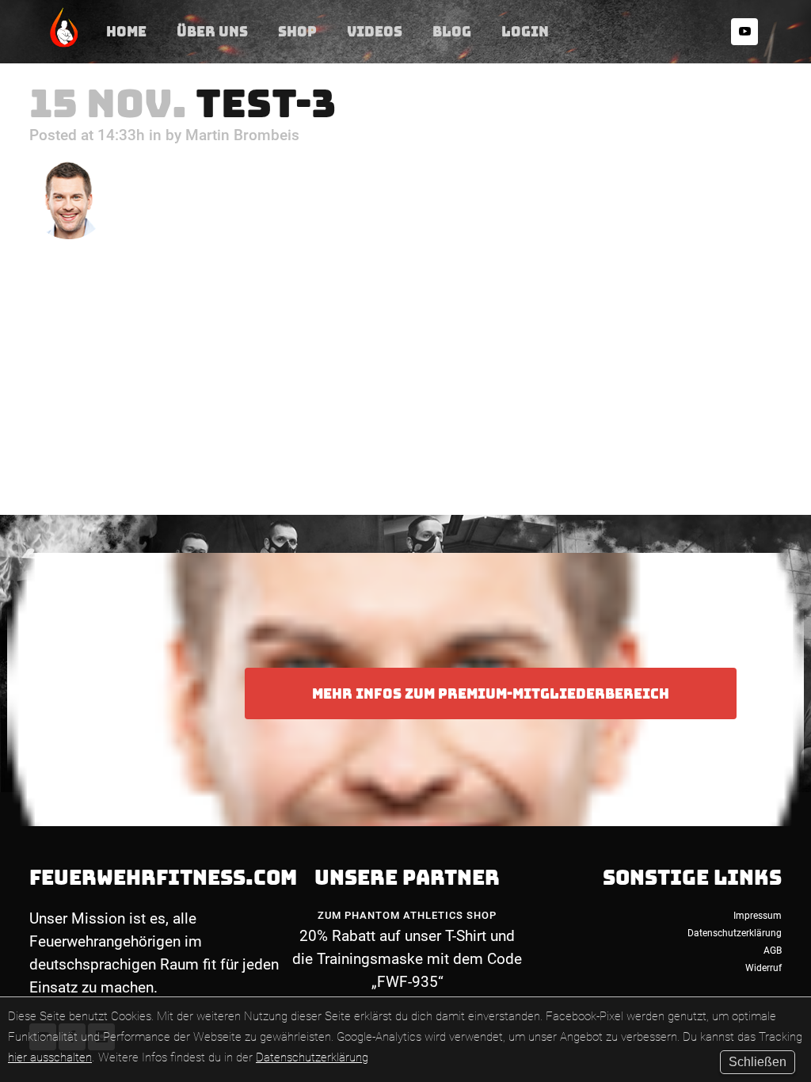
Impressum (757, 915)
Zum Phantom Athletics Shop (407, 915)
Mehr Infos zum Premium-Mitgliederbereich (490, 693)
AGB (772, 950)
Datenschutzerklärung (312, 1057)
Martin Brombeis (242, 135)
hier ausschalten (50, 1057)
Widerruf (763, 967)
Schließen (757, 1062)
